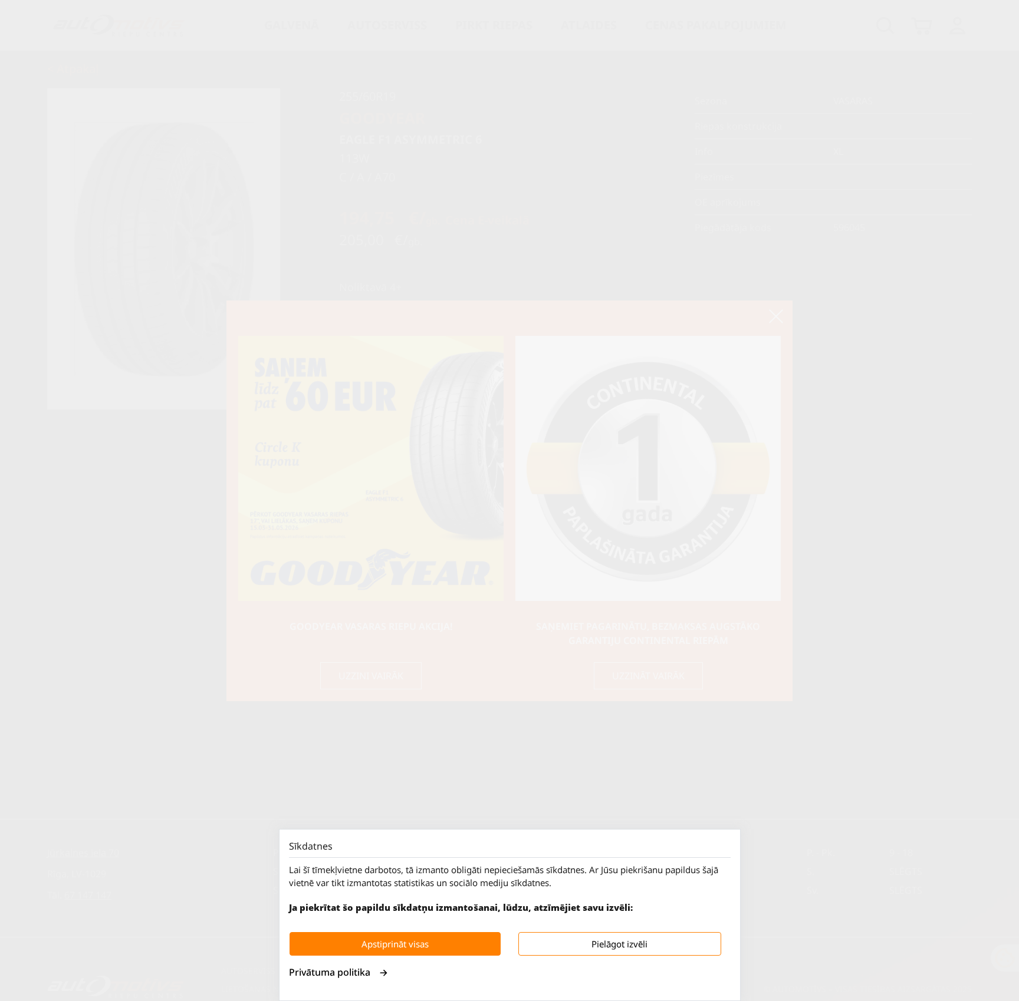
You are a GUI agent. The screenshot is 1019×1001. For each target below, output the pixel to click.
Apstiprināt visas (395, 944)
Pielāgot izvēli (619, 944)
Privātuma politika (329, 972)
